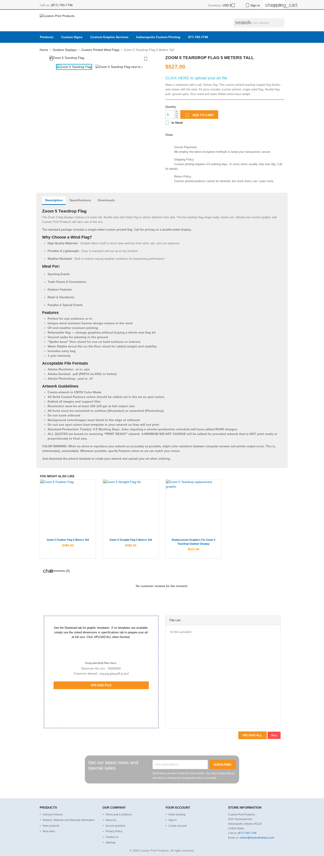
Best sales (49, 831)
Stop (274, 735)
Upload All (252, 735)
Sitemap (110, 842)
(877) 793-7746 (62, 5)
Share (178, 134)
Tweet (188, 134)
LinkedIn (175, 791)
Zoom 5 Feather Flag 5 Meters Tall (68, 539)
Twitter (158, 791)
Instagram (166, 791)
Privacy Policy (114, 831)
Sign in (172, 820)
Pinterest (198, 134)
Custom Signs (71, 37)
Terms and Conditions (119, 814)
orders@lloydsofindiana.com (257, 837)
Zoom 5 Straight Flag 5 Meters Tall (131, 539)
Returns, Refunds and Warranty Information (69, 820)
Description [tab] (54, 200)
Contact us (112, 837)
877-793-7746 (198, 37)
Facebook (149, 791)
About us (111, 820)
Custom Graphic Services (109, 37)
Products (47, 37)
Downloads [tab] (106, 200)
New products (51, 825)
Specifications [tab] (80, 200)
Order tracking (176, 814)
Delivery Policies (53, 814)
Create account (177, 825)
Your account (177, 807)
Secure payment (115, 825)
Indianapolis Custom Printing (158, 37)
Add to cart (199, 115)
